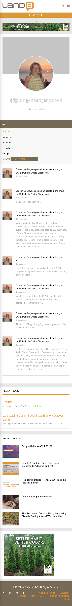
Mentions (7, 137)
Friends (6, 148)
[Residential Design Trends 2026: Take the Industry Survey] (11, 491)
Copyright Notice (47, 593)
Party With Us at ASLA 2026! (37, 446)
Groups (6, 153)
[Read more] (34, 246)
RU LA (19, 260)
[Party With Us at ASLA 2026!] (11, 457)
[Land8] (18, 10)
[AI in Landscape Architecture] (11, 507)
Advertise (64, 593)
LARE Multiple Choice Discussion (32, 173)
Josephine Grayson (25, 169)
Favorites (7, 142)
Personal (7, 131)
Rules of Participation (59, 596)
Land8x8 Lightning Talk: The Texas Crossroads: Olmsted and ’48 (40, 464)
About (66, 599)
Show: (6, 159)
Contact (22, 596)
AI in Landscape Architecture (37, 496)
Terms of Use (37, 596)
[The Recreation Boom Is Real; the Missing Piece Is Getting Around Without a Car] (11, 524)
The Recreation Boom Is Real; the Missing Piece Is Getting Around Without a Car (44, 515)
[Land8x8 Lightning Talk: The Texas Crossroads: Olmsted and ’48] (11, 474)
